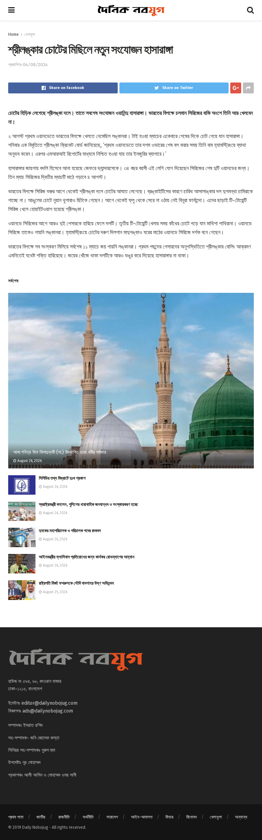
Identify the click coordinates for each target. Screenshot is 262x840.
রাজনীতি (64, 817)
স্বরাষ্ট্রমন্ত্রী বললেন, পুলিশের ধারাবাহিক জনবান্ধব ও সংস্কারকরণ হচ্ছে (88, 504)
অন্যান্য (241, 817)
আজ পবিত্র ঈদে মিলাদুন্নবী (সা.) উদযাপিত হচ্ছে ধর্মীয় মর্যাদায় (59, 452)
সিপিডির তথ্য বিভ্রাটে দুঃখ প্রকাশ (62, 478)
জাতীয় (41, 817)
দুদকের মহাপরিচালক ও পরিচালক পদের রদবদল (70, 530)
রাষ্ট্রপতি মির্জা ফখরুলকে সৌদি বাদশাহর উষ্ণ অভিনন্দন (76, 583)
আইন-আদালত (141, 817)
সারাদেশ (112, 817)
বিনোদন (191, 817)
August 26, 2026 (29, 461)
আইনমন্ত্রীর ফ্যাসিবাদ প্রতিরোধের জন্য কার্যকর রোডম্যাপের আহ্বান (86, 556)
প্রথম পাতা (16, 817)
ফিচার (169, 817)
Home (13, 34)
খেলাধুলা (29, 34)
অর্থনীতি (88, 817)
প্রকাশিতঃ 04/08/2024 (28, 64)
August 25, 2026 (54, 592)
